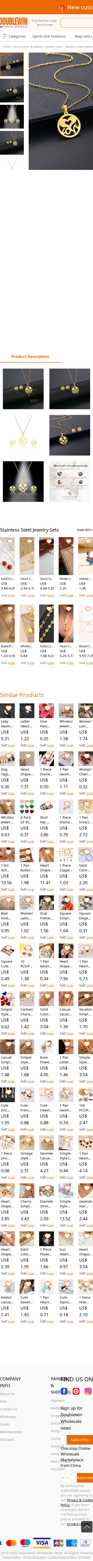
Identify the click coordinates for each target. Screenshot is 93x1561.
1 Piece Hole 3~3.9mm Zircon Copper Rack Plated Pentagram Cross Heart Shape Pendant (85, 1300)
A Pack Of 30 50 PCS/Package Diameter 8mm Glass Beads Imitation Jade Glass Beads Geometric (27, 820)
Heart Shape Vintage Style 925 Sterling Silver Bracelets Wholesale (46, 868)
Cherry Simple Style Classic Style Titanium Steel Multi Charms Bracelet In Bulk (27, 1204)
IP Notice (85, 1557)
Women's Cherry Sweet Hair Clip (85, 772)
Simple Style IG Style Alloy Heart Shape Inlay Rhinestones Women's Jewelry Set (66, 1156)
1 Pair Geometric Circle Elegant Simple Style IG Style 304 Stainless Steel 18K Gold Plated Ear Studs (66, 1108)
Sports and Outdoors (49, 36)
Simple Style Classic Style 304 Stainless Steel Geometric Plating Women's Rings (85, 1060)
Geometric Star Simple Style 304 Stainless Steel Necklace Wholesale (85, 1204)
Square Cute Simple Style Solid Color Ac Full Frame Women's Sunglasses (7, 964)
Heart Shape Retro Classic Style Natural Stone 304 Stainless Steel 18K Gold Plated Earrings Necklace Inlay (27, 579)
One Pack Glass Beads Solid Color (45, 724)
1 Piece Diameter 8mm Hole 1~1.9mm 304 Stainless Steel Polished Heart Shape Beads (66, 820)
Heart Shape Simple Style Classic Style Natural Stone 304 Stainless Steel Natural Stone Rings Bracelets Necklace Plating (66, 646)
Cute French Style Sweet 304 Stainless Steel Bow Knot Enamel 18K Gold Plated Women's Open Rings (27, 1108)
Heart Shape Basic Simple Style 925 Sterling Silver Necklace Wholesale (27, 772)
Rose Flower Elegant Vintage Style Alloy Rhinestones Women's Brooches (46, 1060)
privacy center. (78, 1524)
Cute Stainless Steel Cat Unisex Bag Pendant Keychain (66, 1300)
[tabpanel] (46, 435)
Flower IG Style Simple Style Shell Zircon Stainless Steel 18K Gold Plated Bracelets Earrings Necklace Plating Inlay (66, 579)
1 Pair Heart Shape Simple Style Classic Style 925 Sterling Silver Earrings (85, 964)
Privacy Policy (11, 1557)
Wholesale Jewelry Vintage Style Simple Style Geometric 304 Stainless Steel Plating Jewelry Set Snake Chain (27, 646)
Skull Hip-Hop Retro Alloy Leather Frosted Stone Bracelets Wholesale (46, 820)
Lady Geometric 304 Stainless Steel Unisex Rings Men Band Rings (7, 724)
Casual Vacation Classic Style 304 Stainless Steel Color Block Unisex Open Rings (66, 1012)
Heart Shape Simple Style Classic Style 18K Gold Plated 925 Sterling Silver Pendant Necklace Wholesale (66, 964)
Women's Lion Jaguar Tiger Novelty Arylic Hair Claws (85, 724)
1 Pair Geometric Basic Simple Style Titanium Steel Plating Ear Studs (66, 772)
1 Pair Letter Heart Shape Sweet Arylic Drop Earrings (66, 1060)
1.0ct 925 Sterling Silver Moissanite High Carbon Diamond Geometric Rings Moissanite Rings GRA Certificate (7, 868)
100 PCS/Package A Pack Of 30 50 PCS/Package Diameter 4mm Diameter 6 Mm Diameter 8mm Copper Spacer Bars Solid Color (85, 1108)
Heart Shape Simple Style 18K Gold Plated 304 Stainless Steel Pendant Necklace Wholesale (85, 1252)
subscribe (85, 1477)
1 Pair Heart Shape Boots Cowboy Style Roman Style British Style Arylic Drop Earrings (46, 1300)
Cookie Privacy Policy (62, 1557)
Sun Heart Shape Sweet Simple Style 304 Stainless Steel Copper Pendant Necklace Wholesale (66, 1252)
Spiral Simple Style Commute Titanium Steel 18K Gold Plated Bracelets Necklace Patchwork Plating (46, 579)
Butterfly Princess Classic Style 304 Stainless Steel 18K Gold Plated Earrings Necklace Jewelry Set (7, 646)
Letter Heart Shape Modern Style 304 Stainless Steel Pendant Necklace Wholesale (27, 724)
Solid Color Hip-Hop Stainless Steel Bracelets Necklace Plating (46, 646)
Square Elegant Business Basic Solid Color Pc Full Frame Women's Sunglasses (85, 916)
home (7, 47)
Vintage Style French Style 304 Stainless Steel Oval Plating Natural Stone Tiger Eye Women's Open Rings (27, 1156)
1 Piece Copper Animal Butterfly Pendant (66, 868)
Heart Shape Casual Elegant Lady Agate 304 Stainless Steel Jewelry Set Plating (7, 1204)
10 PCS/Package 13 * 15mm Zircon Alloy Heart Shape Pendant (27, 964)
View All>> (85, 530)
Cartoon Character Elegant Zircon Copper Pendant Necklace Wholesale (27, 1012)
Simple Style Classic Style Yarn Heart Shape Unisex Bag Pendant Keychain (7, 1012)
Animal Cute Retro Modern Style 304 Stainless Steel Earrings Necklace (85, 579)
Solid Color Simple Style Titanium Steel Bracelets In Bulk (46, 1012)
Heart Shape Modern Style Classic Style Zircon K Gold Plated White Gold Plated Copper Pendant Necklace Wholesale (7, 1252)
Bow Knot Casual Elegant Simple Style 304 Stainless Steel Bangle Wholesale (7, 916)
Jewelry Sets (54, 47)
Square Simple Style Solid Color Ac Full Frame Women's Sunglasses (66, 916)
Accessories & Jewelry (28, 47)
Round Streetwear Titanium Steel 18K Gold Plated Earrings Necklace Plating (85, 646)
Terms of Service (34, 1557)
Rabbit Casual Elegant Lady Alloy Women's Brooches (7, 1300)
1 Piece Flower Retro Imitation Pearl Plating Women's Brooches (46, 1252)
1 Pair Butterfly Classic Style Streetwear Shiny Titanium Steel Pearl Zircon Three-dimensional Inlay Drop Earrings (27, 868)
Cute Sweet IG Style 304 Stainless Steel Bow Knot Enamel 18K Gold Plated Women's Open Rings (46, 1108)
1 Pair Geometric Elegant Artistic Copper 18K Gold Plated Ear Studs (85, 1156)
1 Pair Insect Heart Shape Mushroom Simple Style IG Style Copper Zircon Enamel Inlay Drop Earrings (85, 820)
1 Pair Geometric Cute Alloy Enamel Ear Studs (46, 964)
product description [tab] (30, 356)
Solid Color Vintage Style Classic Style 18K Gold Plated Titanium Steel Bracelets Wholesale (85, 868)
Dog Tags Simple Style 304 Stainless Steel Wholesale (7, 772)
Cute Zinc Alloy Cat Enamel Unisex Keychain (7, 1108)
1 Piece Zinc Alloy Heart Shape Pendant (7, 1156)
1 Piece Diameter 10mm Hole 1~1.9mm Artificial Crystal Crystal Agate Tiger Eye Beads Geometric (46, 772)
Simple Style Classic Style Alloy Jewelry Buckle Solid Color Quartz (65, 1204)
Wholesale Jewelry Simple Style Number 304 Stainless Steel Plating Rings (7, 820)
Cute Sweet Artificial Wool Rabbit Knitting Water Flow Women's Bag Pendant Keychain (27, 1300)
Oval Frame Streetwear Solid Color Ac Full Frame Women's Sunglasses (46, 916)
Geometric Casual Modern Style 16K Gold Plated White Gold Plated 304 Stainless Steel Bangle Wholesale (46, 1156)
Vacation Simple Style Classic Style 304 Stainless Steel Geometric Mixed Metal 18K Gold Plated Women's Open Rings (85, 1012)
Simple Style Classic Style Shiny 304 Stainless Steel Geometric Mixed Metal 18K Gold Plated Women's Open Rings (27, 1060)
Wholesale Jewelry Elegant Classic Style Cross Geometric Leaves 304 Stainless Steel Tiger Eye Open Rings (66, 724)
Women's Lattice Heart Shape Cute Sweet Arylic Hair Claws (27, 916)
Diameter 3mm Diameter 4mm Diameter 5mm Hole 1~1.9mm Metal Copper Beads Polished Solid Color (46, 1204)
